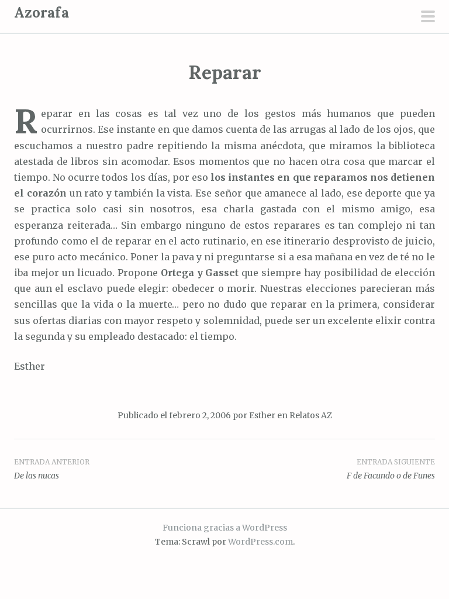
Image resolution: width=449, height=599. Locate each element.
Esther (262, 415)
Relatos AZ (310, 415)
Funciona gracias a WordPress (225, 527)
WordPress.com (260, 541)
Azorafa (41, 13)
